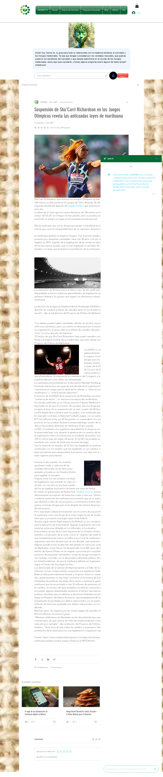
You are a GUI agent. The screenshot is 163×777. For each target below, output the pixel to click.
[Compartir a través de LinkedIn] (48, 659)
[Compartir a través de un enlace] (54, 659)
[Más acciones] (127, 102)
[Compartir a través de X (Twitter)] (42, 659)
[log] (131, 463)
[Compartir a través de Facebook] (35, 659)
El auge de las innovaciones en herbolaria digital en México (36, 713)
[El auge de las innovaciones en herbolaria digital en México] (40, 696)
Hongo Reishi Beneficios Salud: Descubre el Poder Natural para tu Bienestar (81, 713)
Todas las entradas (29, 84)
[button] (137, 6)
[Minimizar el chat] (156, 159)
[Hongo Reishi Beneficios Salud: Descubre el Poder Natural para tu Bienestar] (81, 696)
